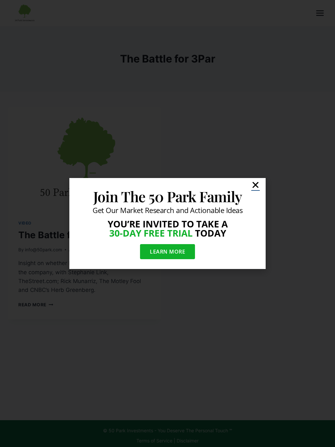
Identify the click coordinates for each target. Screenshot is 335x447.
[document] (167, 223)
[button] (255, 185)
